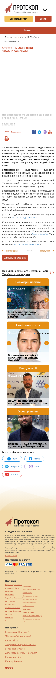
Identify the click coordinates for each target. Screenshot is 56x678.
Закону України (40, 234)
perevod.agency (10, 604)
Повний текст (11, 555)
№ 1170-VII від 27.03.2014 (24, 217)
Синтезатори (10, 601)
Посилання (9, 618)
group (37, 458)
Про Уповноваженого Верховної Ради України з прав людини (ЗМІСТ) (27, 116)
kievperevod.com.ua (12, 621)
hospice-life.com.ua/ (30, 599)
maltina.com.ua (28, 606)
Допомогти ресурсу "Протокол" (21, 652)
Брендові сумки (28, 612)
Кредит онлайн (13, 657)
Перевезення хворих (30, 596)
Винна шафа (27, 593)
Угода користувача (15, 648)
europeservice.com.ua (13, 611)
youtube (15, 474)
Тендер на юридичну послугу (20, 644)
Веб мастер (9, 595)
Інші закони (8, 123)
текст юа (8, 614)
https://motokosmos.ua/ (14, 598)
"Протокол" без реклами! (18, 636)
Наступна (45, 250)
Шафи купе (27, 609)
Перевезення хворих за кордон (31, 620)
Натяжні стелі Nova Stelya (32, 616)
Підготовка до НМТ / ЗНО (32, 589)
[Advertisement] (28, 84)
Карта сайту (11, 640)
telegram (14, 466)
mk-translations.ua (29, 603)
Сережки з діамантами (13, 585)
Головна (9, 37)
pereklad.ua (27, 586)
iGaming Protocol (13, 661)
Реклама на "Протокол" (17, 632)
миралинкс (9, 591)
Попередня (12, 250)
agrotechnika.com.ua (12, 608)
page (15, 458)
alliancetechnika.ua (12, 588)
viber (37, 466)
